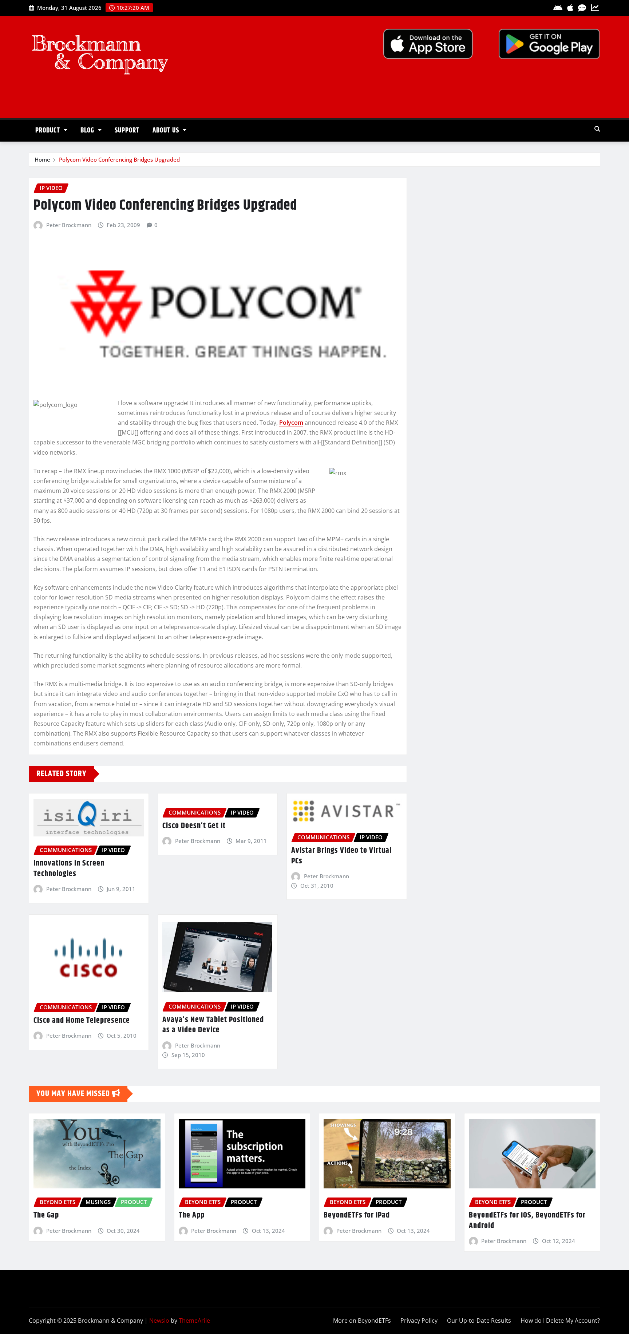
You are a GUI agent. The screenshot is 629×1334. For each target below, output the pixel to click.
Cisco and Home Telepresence (81, 1020)
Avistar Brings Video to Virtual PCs (341, 855)
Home (42, 159)
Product (48, 130)
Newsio (159, 1321)
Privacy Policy (419, 1321)
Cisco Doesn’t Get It (194, 826)
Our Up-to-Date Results (479, 1321)
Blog (88, 130)
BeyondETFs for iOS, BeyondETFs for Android (527, 1220)
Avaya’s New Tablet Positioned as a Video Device (213, 1025)
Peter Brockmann (68, 225)
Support (127, 130)
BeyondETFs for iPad (357, 1215)
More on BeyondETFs (362, 1321)
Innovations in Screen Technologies (68, 868)
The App (192, 1215)
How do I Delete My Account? (560, 1321)
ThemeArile (194, 1321)
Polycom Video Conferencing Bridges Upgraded (119, 159)
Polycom (291, 423)
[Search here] (597, 129)
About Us (167, 130)
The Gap (46, 1215)
